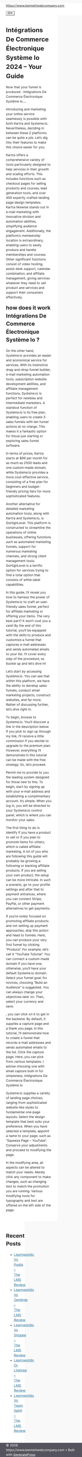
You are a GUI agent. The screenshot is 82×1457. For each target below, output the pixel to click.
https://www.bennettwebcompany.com (35, 6)
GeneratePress (24, 1455)
